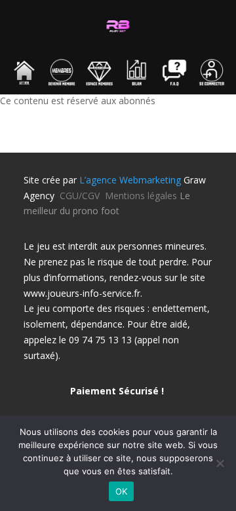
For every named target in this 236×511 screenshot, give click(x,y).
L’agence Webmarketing (130, 180)
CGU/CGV (82, 195)
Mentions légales (141, 195)
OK (121, 491)
